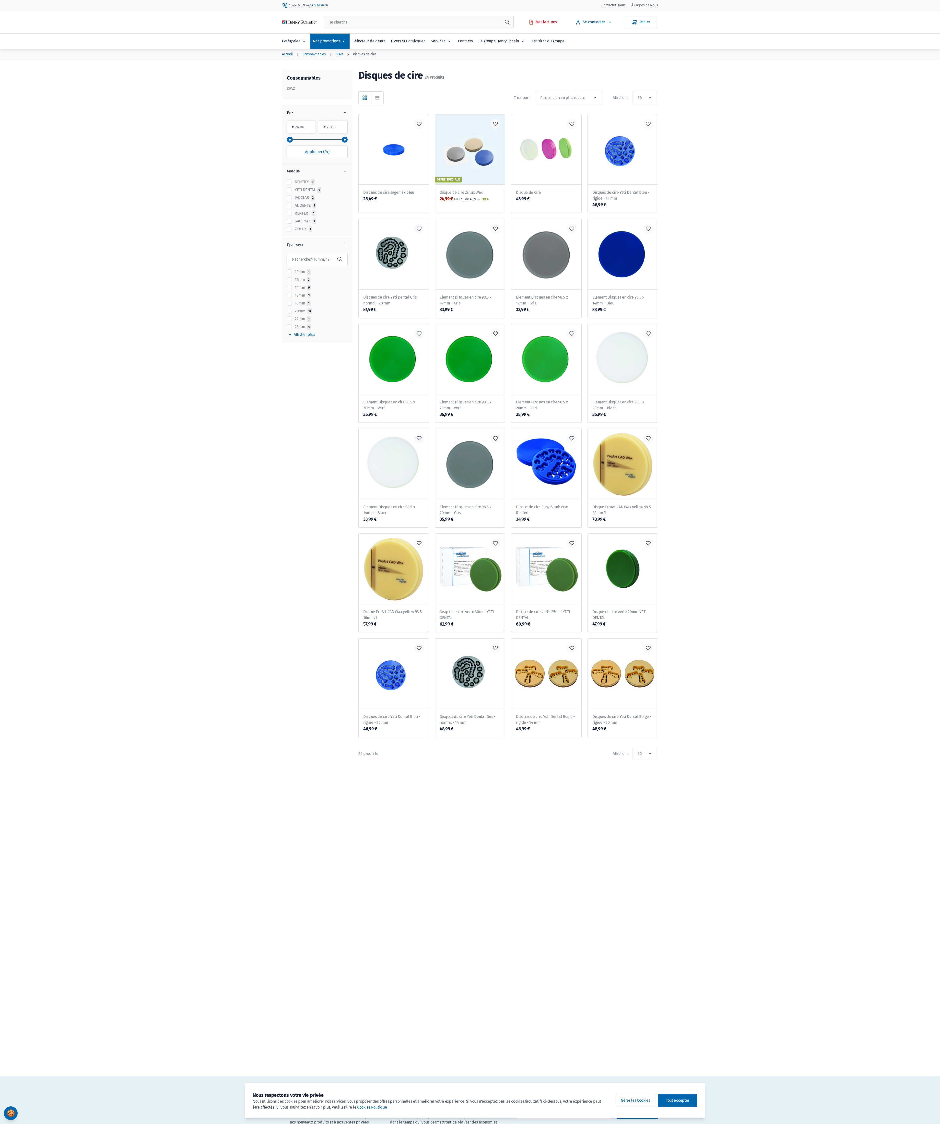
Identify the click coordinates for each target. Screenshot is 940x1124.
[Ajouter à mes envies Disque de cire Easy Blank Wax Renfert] (572, 438)
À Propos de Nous (644, 5)
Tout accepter (677, 1100)
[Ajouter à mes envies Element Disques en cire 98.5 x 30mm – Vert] (419, 333)
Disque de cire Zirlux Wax (464, 196)
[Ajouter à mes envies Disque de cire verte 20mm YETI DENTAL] (648, 543)
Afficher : (620, 97)
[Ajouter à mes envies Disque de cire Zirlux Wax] (495, 124)
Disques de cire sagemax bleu (388, 196)
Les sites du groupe (548, 41)
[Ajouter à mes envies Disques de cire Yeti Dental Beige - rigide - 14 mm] (572, 648)
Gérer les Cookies (635, 1100)
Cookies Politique (372, 1107)
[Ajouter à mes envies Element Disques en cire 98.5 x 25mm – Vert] (495, 333)
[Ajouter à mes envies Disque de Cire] (572, 124)
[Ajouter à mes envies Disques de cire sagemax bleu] (419, 124)
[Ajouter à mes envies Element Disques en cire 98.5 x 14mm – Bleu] (648, 229)
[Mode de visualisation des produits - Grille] (364, 97)
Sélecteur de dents (368, 41)
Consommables (314, 54)
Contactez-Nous (613, 5)
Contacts (465, 41)
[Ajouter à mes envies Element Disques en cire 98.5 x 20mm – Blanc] (648, 333)
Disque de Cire (528, 196)
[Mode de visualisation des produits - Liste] (377, 97)
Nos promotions (326, 41)
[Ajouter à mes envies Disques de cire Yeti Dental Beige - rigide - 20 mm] (648, 648)
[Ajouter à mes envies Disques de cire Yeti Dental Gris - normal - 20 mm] (419, 229)
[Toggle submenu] (304, 41)
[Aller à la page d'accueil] (299, 22)
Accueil (287, 54)
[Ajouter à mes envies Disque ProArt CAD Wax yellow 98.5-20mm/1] (648, 438)
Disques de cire (364, 54)
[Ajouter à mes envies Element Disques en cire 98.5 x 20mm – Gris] (495, 438)
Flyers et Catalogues (408, 41)
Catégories (291, 41)
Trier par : (522, 97)
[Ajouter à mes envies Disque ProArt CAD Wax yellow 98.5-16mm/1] (419, 543)
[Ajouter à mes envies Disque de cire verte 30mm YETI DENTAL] (495, 543)
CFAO (339, 54)
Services (438, 41)
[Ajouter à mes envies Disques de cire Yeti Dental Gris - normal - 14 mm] (495, 648)
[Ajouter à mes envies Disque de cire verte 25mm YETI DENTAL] (572, 543)
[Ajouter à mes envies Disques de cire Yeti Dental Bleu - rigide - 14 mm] (648, 124)
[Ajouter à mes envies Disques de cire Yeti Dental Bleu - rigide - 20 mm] (419, 648)
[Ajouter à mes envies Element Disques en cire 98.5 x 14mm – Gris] (495, 229)
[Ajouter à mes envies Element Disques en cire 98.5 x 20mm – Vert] (572, 333)
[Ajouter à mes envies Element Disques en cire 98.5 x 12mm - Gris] (572, 229)
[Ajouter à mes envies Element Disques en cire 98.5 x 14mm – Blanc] (419, 438)
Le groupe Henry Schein (499, 41)
